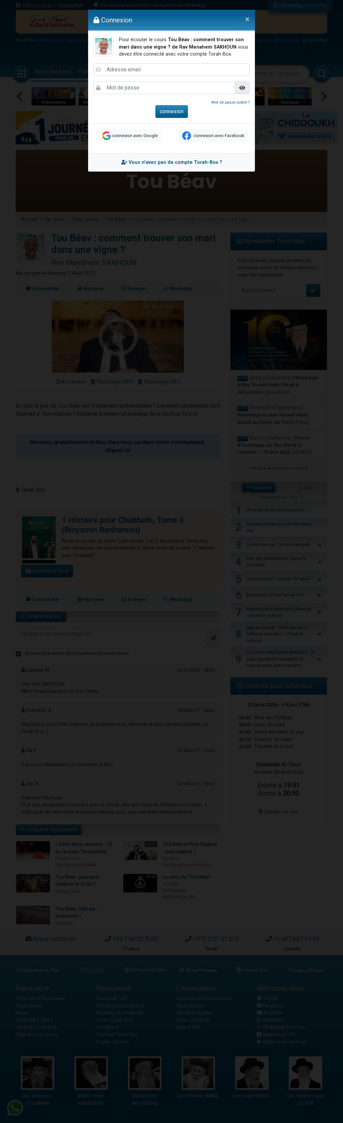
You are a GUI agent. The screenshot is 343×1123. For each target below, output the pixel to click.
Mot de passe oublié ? (230, 102)
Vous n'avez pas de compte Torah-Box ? (174, 162)
